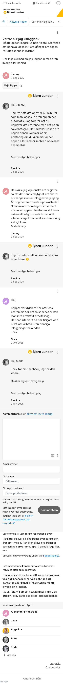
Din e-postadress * (13, 488)
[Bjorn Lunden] (3, 21)
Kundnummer (10, 464)
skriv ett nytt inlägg (39, 414)
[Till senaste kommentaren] (59, 22)
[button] (52, 455)
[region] (31, 59)
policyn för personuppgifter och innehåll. (18, 519)
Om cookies (53, 667)
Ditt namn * (9, 476)
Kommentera (49, 510)
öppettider (51, 555)
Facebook (42, 3)
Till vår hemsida (12, 3)
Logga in (55, 663)
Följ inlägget (10, 85)
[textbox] (31, 435)
